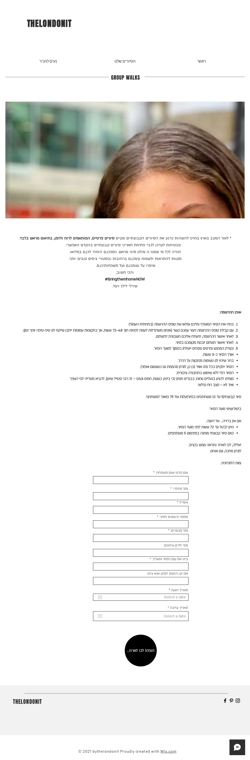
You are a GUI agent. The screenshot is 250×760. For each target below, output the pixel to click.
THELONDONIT (49, 23)
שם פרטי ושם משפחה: (172, 473)
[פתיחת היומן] (100, 597)
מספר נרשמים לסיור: (173, 517)
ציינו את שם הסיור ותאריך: (170, 559)
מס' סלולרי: (180, 489)
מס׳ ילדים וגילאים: (176, 545)
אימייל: (183, 502)
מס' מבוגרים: (179, 531)
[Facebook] (225, 701)
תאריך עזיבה (177, 608)
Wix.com (168, 751)
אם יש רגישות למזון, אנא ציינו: (167, 574)
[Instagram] (238, 701)
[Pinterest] (231, 701)
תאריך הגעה (177, 590)
